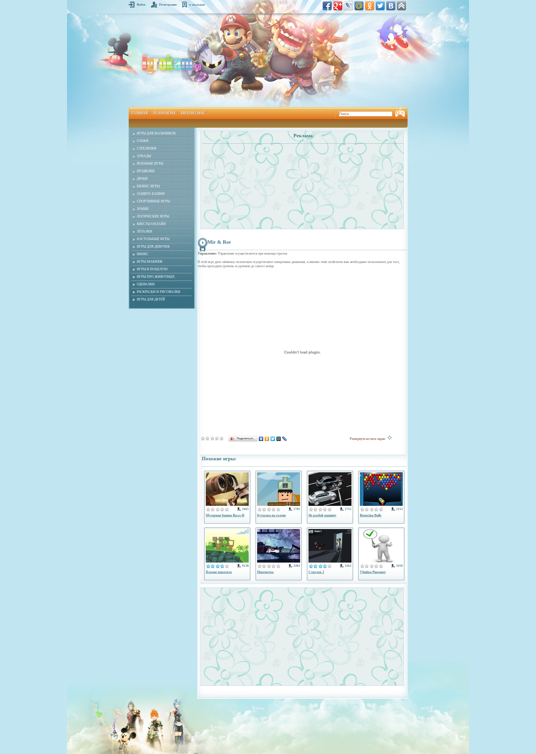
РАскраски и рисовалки (158, 292)
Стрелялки (146, 148)
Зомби (143, 209)
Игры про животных (156, 277)
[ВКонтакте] (261, 438)
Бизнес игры (148, 186)
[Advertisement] (252, 183)
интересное (193, 113)
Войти (141, 4)
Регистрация (168, 4)
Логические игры (153, 216)
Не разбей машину (322, 515)
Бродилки (146, 171)
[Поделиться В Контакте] (390, 5)
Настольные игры (153, 239)
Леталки (144, 231)
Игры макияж (149, 262)
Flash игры (165, 113)
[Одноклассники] (267, 438)
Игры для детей (151, 299)
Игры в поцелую (152, 269)
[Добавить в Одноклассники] (369, 5)
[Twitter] (273, 438)
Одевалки (146, 284)
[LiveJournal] (285, 438)
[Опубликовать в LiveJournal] (348, 5)
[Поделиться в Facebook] (327, 5)
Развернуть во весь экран (368, 439)
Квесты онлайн (151, 224)
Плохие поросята (219, 572)
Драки (142, 179)
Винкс (143, 254)
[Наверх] (401, 5)
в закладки (197, 4)
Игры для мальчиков (156, 133)
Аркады (144, 156)
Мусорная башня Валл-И (225, 515)
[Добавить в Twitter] (380, 5)
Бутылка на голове (271, 515)
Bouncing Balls (370, 515)
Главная (139, 113)
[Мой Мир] (279, 438)
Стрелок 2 (316, 572)
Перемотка (265, 572)
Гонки (143, 141)
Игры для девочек (153, 246)
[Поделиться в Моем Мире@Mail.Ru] (359, 5)
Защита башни (151, 194)
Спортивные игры (153, 201)
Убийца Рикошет (373, 572)
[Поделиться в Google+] (337, 5)
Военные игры (150, 163)
